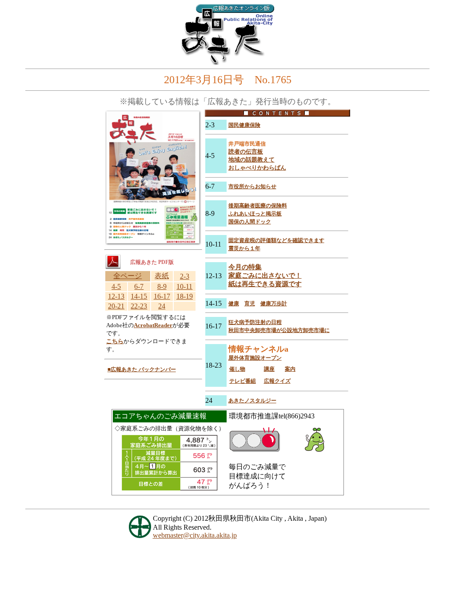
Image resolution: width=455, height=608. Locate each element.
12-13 (116, 296)
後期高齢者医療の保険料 (257, 206)
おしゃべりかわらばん (257, 167)
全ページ (127, 276)
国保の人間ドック (249, 222)
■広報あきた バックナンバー (142, 369)
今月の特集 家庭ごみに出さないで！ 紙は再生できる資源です (265, 275)
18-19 (184, 296)
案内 (290, 369)
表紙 (162, 276)
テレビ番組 (242, 381)
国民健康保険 (244, 125)
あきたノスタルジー (252, 400)
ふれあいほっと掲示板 (255, 214)
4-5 (116, 286)
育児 (249, 303)
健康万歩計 (273, 303)
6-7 (139, 286)
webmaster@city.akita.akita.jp (195, 535)
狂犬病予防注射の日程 (255, 322)
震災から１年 (244, 248)
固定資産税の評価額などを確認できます (276, 240)
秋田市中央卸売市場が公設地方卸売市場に (279, 330)
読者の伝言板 (245, 151)
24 (161, 306)
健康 (233, 303)
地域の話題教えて (251, 159)
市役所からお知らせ (252, 186)
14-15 (139, 296)
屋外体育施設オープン (255, 358)
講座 (269, 369)
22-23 (139, 306)
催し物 (237, 369)
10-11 (184, 286)
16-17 (162, 296)
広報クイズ (277, 381)
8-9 (162, 286)
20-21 (116, 306)
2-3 (184, 276)
